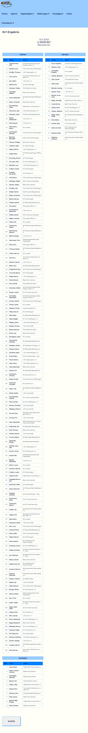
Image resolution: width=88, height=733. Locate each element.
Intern (69, 14)
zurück (11, 721)
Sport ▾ (14, 14)
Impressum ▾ (8, 23)
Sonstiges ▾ (58, 14)
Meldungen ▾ (43, 14)
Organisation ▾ (27, 14)
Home (4, 14)
